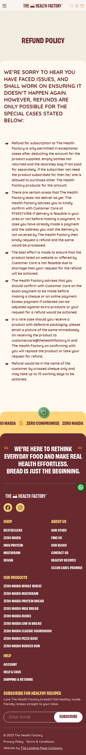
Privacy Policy (13, 741)
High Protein (13, 545)
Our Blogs (59, 545)
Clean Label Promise (66, 567)
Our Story (59, 530)
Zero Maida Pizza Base (21, 638)
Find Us (56, 537)
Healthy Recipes (63, 560)
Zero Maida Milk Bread (21, 608)
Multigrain (12, 552)
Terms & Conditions (40, 741)
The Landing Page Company (41, 748)
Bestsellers (13, 530)
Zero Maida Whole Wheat (23, 585)
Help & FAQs (12, 671)
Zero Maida (12, 537)
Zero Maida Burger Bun (22, 645)
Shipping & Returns (18, 679)
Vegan (8, 560)
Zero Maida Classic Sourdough (28, 630)
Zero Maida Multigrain (21, 593)
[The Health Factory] (43, 6)
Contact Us (59, 552)
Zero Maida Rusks (17, 615)
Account (10, 664)
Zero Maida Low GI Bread (22, 623)
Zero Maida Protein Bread (24, 600)
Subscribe (68, 716)
